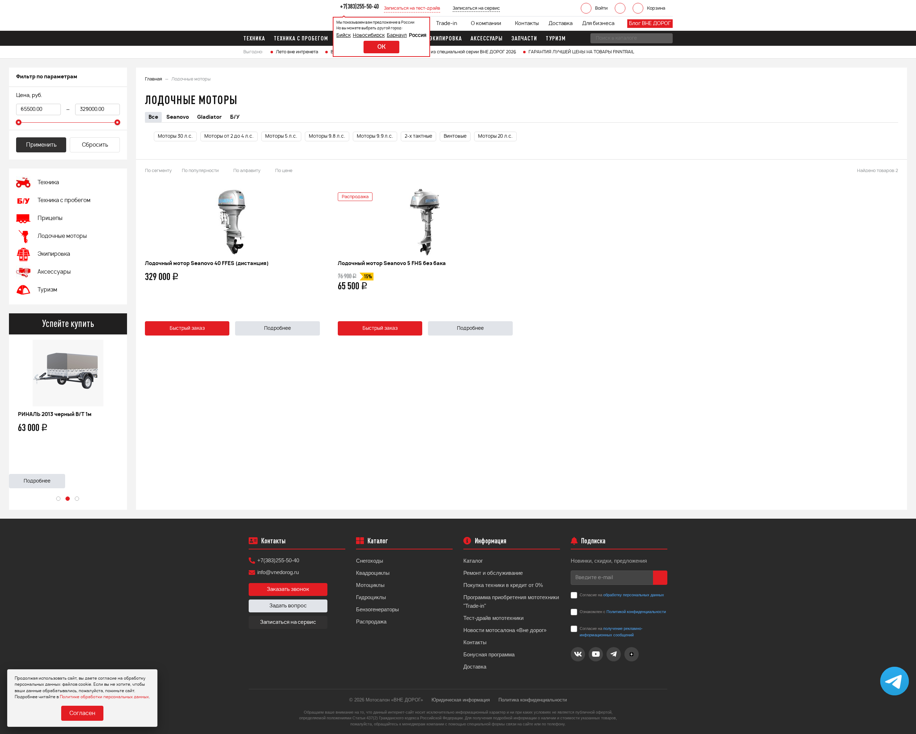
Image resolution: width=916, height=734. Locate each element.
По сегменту (158, 170)
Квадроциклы (373, 573)
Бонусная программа (489, 654)
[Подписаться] (660, 578)
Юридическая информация (461, 700)
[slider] (18, 122)
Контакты (527, 23)
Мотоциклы (370, 585)
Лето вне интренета (297, 52)
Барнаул (397, 35)
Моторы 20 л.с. (495, 136)
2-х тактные (418, 136)
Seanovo (177, 117)
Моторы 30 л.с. (175, 136)
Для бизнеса (598, 23)
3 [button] (77, 499)
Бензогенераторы (377, 609)
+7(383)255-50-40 (278, 560)
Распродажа (371, 621)
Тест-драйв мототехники (493, 618)
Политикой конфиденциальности (636, 612)
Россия (418, 35)
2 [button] (68, 499)
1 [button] (58, 499)
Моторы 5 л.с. (281, 136)
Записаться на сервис (288, 622)
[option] (68, 411)
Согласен (82, 713)
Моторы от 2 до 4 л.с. (229, 136)
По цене (283, 170)
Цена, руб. (29, 95)
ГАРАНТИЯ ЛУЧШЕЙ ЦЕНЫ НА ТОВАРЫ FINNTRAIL (581, 52)
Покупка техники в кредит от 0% (503, 585)
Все (153, 117)
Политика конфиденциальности (532, 700)
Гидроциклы (371, 597)
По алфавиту (246, 170)
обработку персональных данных (633, 595)
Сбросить (95, 145)
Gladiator (209, 117)
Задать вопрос (288, 605)
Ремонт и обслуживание (493, 573)
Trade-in (446, 23)
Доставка (560, 23)
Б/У (235, 117)
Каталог (473, 561)
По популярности (200, 170)
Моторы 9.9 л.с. (375, 136)
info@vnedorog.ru (278, 572)
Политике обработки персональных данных (104, 697)
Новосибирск (369, 35)
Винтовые (455, 136)
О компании (486, 23)
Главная (153, 79)
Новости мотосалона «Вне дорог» (504, 630)
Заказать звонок (288, 589)
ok (381, 47)
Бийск (343, 35)
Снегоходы (369, 561)
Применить (41, 145)
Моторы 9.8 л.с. (327, 136)
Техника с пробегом (64, 200)
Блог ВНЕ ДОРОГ (650, 23)
